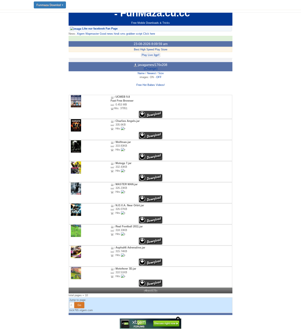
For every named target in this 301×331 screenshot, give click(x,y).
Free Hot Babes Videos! (150, 84)
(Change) (150, 68)
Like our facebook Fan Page (99, 28)
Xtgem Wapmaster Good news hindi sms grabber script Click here (115, 33)
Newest (151, 73)
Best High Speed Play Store (150, 49)
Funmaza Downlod (49, 5)
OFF (159, 77)
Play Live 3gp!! (151, 55)
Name (141, 73)
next (149, 290)
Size (161, 73)
